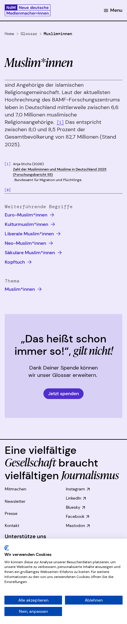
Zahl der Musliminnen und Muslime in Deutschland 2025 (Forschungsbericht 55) (59, 172)
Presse (11, 513)
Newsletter (15, 501)
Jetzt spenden (63, 393)
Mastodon (75, 525)
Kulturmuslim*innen (27, 224)
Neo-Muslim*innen (26, 243)
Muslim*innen (20, 289)
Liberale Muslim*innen (30, 234)
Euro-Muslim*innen (26, 215)
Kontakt (12, 525)
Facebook (75, 516)
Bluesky (73, 507)
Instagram (75, 489)
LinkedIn (73, 498)
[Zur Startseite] (28, 10)
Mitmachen (15, 489)
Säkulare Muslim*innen (30, 252)
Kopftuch (15, 262)
